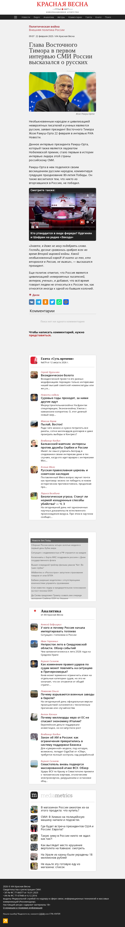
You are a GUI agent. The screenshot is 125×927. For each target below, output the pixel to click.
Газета (89, 17)
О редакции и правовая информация (22, 907)
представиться (40, 335)
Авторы (61, 17)
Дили (35, 295)
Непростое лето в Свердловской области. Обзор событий (64, 646)
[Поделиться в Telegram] (38, 302)
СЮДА (42, 914)
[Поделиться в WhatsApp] (59, 302)
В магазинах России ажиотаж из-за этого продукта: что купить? (65, 808)
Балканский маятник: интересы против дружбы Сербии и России (64, 445)
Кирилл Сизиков (50, 661)
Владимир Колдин (51, 440)
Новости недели (50, 394)
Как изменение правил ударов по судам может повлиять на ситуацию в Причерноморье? (67, 667)
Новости (26, 17)
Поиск (108, 17)
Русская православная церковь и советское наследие (64, 472)
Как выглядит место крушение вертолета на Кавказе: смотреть (63, 846)
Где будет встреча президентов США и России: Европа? (67, 827)
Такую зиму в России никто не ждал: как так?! (66, 837)
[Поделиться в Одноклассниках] (45, 302)
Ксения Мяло (48, 466)
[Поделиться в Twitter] (52, 302)
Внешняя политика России (46, 30)
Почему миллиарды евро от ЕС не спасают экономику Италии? (65, 719)
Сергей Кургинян (50, 372)
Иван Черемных (49, 641)
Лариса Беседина (50, 493)
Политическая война (44, 26)
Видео (37, 17)
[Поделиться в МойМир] (66, 302)
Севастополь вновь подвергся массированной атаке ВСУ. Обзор (64, 766)
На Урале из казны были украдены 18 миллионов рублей (66, 856)
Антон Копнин (49, 714)
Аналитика (49, 17)
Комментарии (75, 17)
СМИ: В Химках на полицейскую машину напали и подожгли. (62, 818)
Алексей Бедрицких (51, 624)
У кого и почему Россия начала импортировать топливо (63, 629)
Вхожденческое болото (57, 375)
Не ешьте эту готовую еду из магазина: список (60, 865)
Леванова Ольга (50, 691)
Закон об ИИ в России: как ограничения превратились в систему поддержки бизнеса (62, 741)
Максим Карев (48, 421)
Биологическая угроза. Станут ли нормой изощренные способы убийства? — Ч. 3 (64, 500)
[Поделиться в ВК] (31, 302)
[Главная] (62, 7)
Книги (98, 17)
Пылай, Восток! (51, 424)
